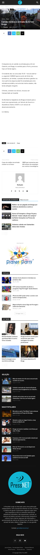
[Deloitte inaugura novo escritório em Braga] (10, 351)
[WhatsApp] (18, 33)
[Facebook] (9, 33)
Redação (5, 27)
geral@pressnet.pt (23, 528)
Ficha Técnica (11, 549)
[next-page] (6, 233)
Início (2, 7)
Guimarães (4, 229)
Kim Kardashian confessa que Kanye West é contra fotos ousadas (9, 338)
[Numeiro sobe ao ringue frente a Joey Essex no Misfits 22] (6, 422)
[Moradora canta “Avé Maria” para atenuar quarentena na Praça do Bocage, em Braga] (6, 413)
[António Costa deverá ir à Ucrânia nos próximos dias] (6, 280)
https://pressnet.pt (20, 187)
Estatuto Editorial (29, 547)
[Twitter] (14, 33)
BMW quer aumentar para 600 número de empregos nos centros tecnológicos (30, 164)
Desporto (23, 356)
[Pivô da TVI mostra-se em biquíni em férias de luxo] (6, 449)
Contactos (29, 549)
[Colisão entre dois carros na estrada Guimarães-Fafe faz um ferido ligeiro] (6, 399)
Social (3, 334)
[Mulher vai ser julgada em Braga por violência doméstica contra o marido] (6, 207)
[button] (3, 2)
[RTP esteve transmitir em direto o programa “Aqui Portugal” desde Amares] (6, 289)
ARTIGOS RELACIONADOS (10, 200)
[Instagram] (16, 191)
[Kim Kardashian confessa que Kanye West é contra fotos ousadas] (10, 329)
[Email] (22, 33)
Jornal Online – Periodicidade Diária (14, 547)
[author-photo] (20, 182)
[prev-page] (3, 233)
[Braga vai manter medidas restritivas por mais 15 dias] (6, 431)
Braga (12, 7)
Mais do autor (24, 200)
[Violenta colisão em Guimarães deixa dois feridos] (6, 227)
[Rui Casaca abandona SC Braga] (29, 351)
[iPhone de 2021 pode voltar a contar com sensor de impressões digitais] (6, 298)
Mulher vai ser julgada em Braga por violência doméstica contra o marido (24, 207)
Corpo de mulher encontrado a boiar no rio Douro (11, 163)
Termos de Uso (21, 549)
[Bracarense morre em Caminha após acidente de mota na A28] (6, 458)
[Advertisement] (20, 49)
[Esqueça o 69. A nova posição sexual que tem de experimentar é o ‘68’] (6, 440)
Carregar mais (19, 313)
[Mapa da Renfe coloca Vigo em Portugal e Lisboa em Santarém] (6, 307)
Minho (7, 7)
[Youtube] (27, 191)
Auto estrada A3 (11, 143)
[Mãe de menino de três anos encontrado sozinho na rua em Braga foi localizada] (6, 381)
